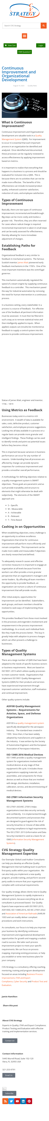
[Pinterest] (29, 1101)
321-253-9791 (8, 1069)
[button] (24, 36)
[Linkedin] (23, 1101)
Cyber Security (20, 981)
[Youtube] (17, 1101)
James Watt (23, 262)
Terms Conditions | (19, 1111)
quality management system (31, 723)
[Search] (44, 26)
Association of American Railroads (21, 913)
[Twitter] (11, 1101)
